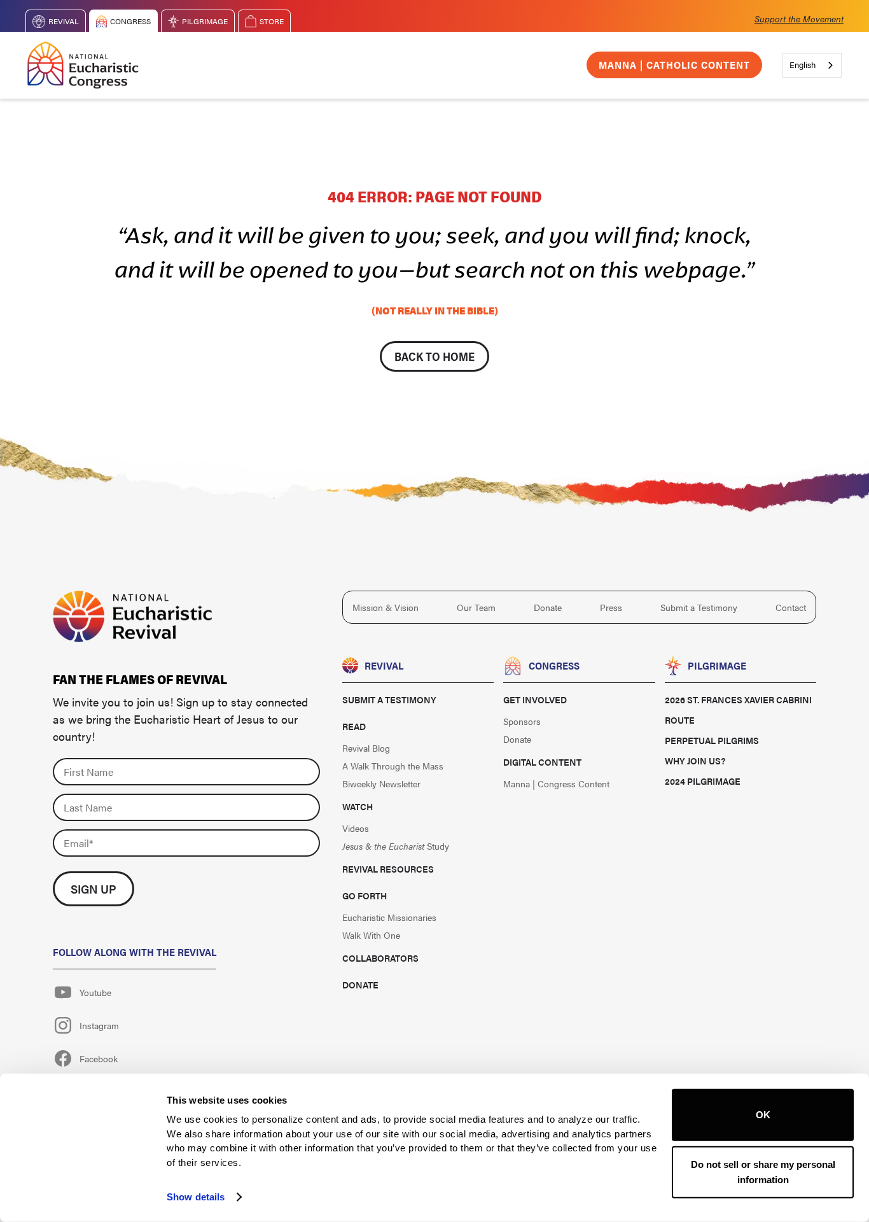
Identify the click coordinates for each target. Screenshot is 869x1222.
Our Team (476, 607)
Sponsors (522, 721)
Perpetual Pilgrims (712, 740)
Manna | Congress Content (556, 783)
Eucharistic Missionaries (389, 917)
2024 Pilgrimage (702, 781)
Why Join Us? (695, 760)
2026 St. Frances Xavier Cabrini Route (738, 709)
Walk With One (371, 935)
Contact (790, 607)
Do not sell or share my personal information (763, 1171)
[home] (83, 65)
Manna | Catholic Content (674, 64)
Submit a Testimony (698, 607)
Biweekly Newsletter (381, 783)
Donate (548, 607)
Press (611, 607)
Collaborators (380, 958)
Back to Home (434, 356)
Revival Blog (366, 747)
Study (395, 845)
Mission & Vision (385, 607)
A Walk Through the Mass (392, 765)
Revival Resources (388, 868)
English (802, 65)
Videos (355, 828)
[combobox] (812, 65)
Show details (196, 1196)
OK (763, 1114)
